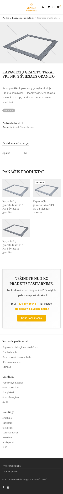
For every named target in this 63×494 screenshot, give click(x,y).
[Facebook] (3, 487)
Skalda (5, 402)
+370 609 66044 (26, 303)
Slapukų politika (10, 471)
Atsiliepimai (8, 442)
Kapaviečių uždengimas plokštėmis (19, 347)
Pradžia (5, 18)
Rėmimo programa (11, 362)
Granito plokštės (10, 387)
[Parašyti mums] (49, 7)
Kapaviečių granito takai (23, 18)
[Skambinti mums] (44, 7)
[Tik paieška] (54, 7)
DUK (4, 447)
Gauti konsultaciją (31, 318)
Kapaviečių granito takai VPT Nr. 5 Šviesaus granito (13, 247)
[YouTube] (8, 487)
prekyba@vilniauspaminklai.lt (32, 308)
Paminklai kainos (10, 352)
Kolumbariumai (10, 432)
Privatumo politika (11, 466)
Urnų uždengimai (10, 397)
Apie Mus (7, 418)
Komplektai (8, 392)
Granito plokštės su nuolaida (16, 357)
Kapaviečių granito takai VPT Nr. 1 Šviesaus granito (43, 207)
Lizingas (6, 367)
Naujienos (7, 423)
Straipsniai (7, 428)
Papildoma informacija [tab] (15, 143)
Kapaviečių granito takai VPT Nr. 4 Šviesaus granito (13, 207)
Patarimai (7, 437)
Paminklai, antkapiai (12, 382)
